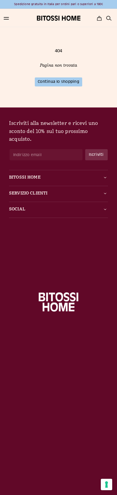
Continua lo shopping (58, 81)
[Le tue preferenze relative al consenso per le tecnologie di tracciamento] (106, 484)
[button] (6, 18)
